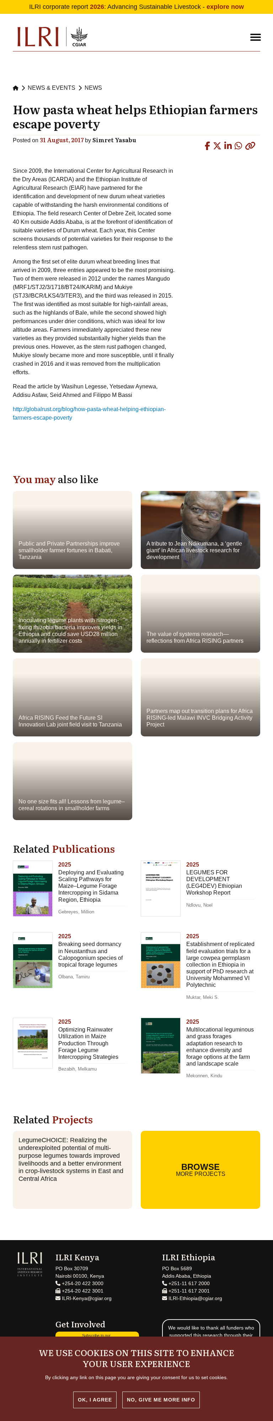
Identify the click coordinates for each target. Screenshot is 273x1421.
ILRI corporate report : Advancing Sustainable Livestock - (136, 6)
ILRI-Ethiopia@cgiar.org (194, 1298)
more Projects (200, 1169)
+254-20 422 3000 (81, 1283)
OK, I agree (95, 1400)
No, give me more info (161, 1400)
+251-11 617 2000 (188, 1283)
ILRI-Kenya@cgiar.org (86, 1298)
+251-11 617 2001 (188, 1291)
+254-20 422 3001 (81, 1291)
